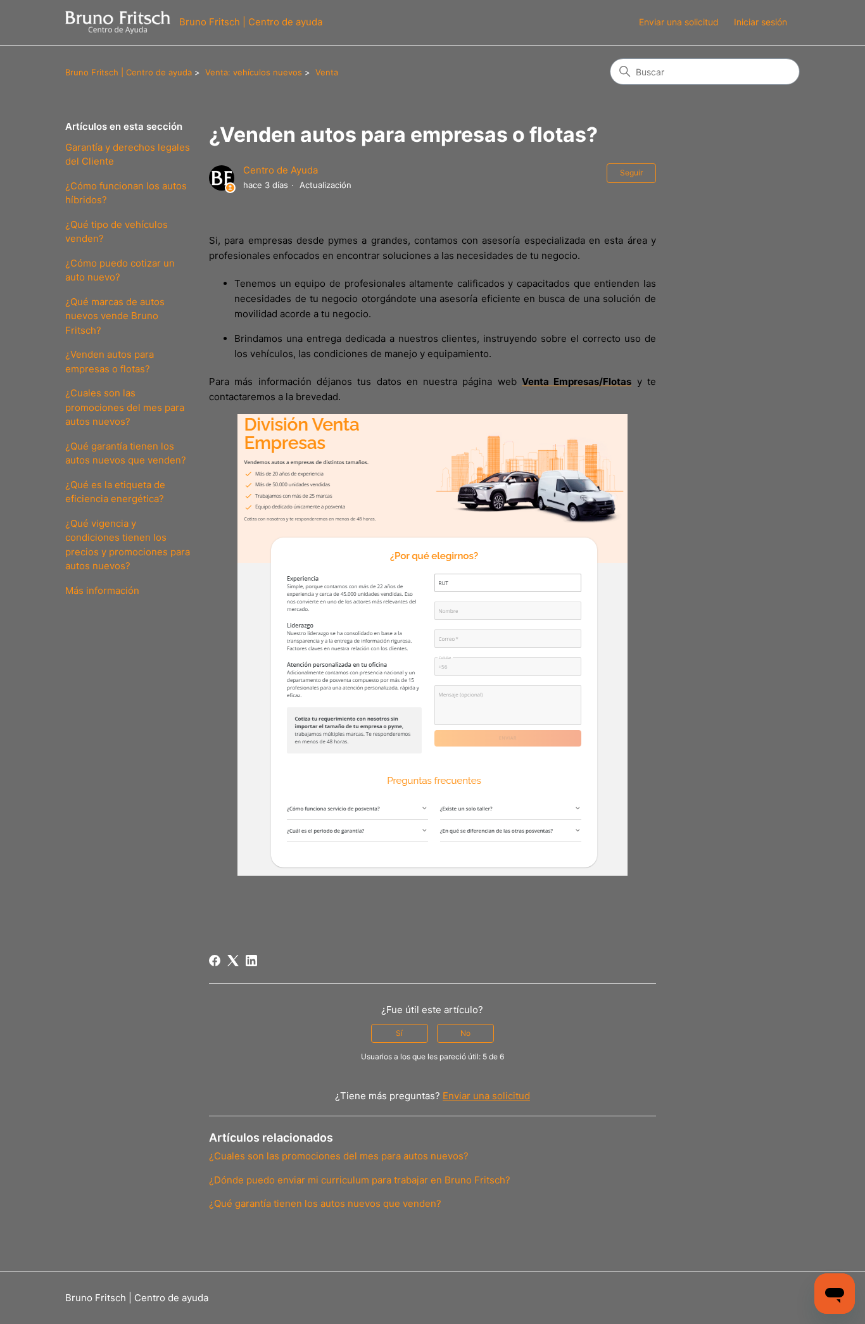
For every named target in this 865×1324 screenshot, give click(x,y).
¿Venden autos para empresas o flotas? (109, 361)
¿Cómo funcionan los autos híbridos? (126, 193)
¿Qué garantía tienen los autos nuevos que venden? (125, 453)
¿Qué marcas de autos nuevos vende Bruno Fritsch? (115, 316)
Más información (102, 590)
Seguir (631, 172)
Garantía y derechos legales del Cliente (127, 154)
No (465, 1033)
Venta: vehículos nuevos (253, 72)
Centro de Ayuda (280, 170)
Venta (326, 72)
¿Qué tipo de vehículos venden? (116, 231)
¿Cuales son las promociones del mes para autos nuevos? (124, 407)
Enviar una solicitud (679, 21)
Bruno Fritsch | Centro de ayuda (128, 72)
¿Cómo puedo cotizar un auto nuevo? (120, 270)
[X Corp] (233, 960)
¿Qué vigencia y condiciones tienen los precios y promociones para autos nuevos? (127, 544)
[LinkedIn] (251, 960)
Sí (399, 1033)
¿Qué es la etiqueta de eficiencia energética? (115, 492)
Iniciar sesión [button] (760, 21)
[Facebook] (214, 960)
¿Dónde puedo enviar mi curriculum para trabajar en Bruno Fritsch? (359, 1180)
